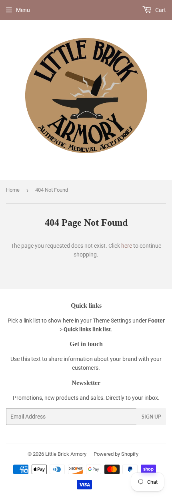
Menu (23, 10)
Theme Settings (112, 320)
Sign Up (151, 417)
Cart (160, 10)
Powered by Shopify (116, 454)
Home (13, 190)
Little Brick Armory (65, 454)
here (126, 245)
